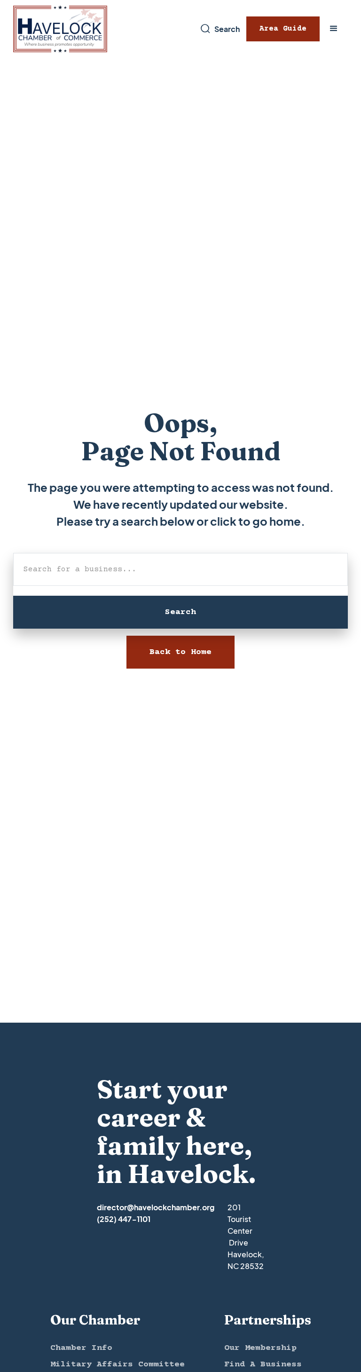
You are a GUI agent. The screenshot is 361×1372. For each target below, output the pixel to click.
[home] (60, 28)
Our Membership (260, 1348)
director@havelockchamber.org (155, 1207)
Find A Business (263, 1364)
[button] (334, 29)
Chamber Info (81, 1348)
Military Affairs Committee (117, 1364)
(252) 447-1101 (123, 1219)
